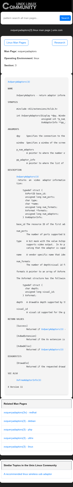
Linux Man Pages (16, 42)
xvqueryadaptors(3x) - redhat (20, 412)
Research (59, 42)
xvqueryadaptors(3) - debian (20, 421)
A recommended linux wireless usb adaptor (28, 474)
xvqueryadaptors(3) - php (18, 429)
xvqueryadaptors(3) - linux (18, 446)
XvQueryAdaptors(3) (19, 82)
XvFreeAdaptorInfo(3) (28, 380)
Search (65, 18)
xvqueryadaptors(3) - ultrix (18, 438)
